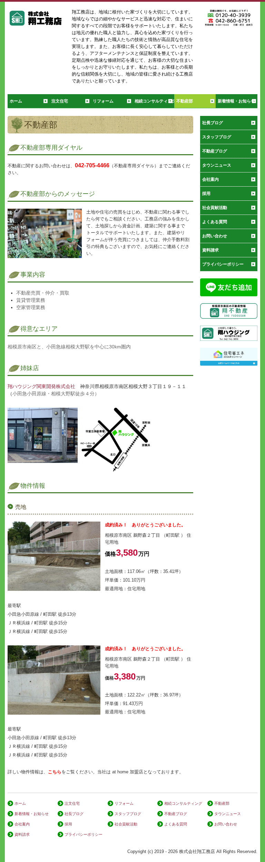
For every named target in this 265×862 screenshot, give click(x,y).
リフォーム (103, 101)
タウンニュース (216, 165)
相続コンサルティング (154, 101)
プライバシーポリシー (223, 264)
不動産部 (184, 101)
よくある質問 (214, 221)
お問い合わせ (214, 236)
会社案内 (210, 179)
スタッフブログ (216, 137)
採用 (206, 193)
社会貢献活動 (214, 207)
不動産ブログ (214, 151)
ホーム (16, 101)
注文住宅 (59, 101)
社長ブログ (212, 122)
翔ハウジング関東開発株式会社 (41, 386)
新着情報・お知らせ (236, 101)
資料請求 (210, 250)
